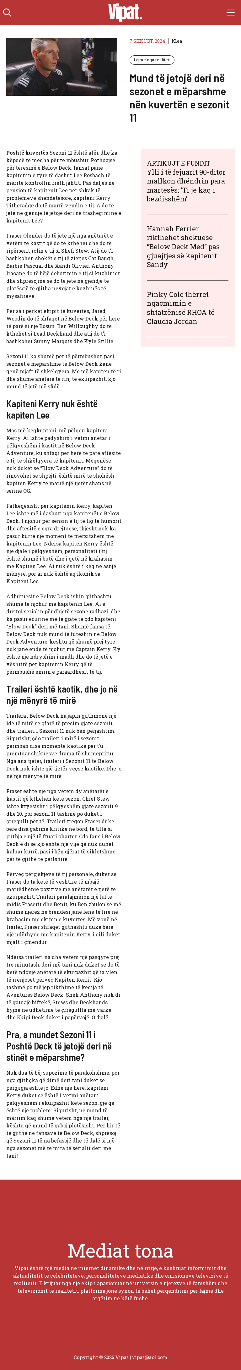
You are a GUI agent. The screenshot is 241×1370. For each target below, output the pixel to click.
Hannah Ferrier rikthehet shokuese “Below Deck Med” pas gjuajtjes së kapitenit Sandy (183, 246)
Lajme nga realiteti (152, 60)
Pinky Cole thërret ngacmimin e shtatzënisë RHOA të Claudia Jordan (181, 308)
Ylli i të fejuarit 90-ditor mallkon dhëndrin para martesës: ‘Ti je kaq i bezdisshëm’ (186, 185)
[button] (7, 12)
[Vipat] (124, 12)
